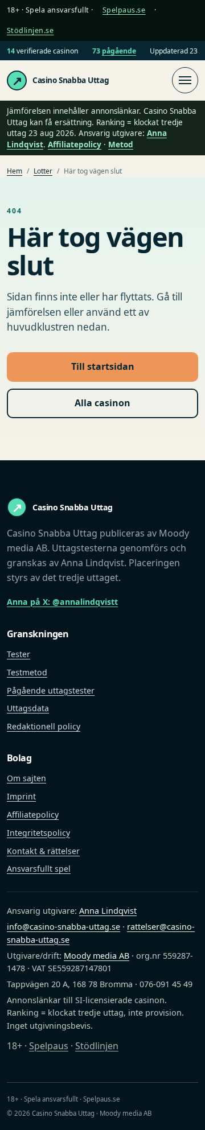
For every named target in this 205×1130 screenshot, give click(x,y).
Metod (120, 144)
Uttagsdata (28, 708)
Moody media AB (96, 955)
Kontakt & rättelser (43, 851)
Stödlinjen (96, 1046)
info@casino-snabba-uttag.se (63, 926)
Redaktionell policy (43, 726)
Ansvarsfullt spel (39, 868)
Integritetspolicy (38, 832)
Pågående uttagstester (51, 690)
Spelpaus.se (124, 10)
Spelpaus (48, 1046)
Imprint (21, 796)
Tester (18, 654)
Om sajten (26, 778)
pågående (119, 51)
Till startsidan (102, 366)
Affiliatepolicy (74, 144)
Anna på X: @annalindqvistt (62, 601)
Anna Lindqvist (108, 910)
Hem (14, 171)
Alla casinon (102, 403)
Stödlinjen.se (30, 30)
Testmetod (27, 672)
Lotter (43, 171)
